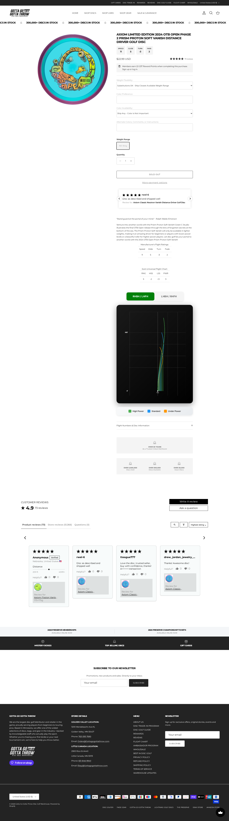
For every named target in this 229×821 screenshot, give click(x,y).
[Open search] (175, 524)
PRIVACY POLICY (141, 757)
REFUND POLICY (141, 761)
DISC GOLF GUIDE (164, 3)
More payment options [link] (154, 182)
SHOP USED (108, 13)
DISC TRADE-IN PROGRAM (146, 726)
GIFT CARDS (116, 3)
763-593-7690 (85, 736)
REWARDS (141, 3)
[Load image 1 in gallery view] (73, 69)
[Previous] (26, 538)
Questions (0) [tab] (81, 524)
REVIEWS (151, 3)
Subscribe (138, 683)
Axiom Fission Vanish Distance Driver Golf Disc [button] (45, 597)
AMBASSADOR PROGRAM (145, 745)
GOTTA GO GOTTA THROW (140, 807)
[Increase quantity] (131, 161)
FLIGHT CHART (179, 3)
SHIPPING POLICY (142, 765)
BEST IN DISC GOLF (142, 753)
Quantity (121, 154)
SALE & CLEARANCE (147, 13)
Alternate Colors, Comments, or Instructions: (138, 122)
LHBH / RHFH (169, 296)
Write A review (189, 501)
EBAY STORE (198, 807)
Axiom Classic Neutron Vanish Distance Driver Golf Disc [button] (89, 591)
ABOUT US (138, 722)
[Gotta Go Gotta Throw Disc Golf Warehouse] (19, 13)
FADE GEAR (121, 807)
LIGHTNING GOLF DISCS (163, 807)
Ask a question (188, 508)
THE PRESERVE (183, 807)
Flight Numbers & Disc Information (133, 425)
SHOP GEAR (125, 13)
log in (134, 69)
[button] (155, 198)
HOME (75, 13)
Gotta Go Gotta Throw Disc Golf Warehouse (32, 804)
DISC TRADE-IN (129, 3)
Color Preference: (125, 94)
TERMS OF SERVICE (142, 769)
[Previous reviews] (119, 199)
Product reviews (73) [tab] (33, 524)
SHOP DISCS (90, 13)
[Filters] (184, 524)
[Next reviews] (190, 199)
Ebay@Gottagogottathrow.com (93, 765)
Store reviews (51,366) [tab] (60, 524)
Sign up (125, 69)
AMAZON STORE (213, 807)
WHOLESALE (192, 3)
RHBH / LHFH (140, 296)
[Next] (203, 538)
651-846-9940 (85, 761)
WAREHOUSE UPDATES (144, 773)
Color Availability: (125, 108)
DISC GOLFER (108, 807)
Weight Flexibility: (125, 80)
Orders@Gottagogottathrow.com (93, 741)
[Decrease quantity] (119, 161)
